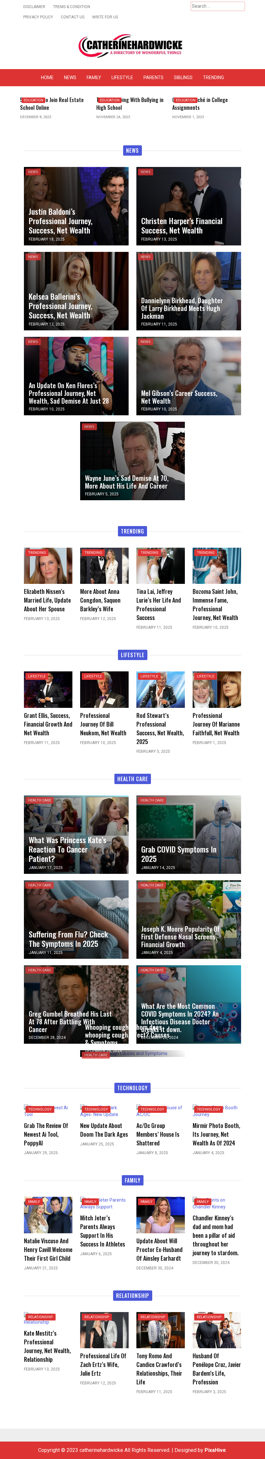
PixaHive (215, 1450)
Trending (213, 77)
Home (47, 77)
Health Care (39, 800)
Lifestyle (122, 77)
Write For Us (105, 17)
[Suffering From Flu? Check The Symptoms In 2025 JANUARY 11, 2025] (76, 919)
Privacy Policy (38, 17)
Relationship (40, 1317)
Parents (153, 77)
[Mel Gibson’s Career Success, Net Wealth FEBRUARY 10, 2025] (188, 375)
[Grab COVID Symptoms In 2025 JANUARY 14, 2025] (188, 834)
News (70, 77)
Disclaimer (34, 7)
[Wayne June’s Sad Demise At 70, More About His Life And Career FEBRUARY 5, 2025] (132, 460)
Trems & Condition (71, 7)
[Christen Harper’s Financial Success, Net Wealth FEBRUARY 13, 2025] (188, 205)
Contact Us (72, 17)
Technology (40, 1109)
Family (94, 77)
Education (33, 100)
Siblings (183, 77)
